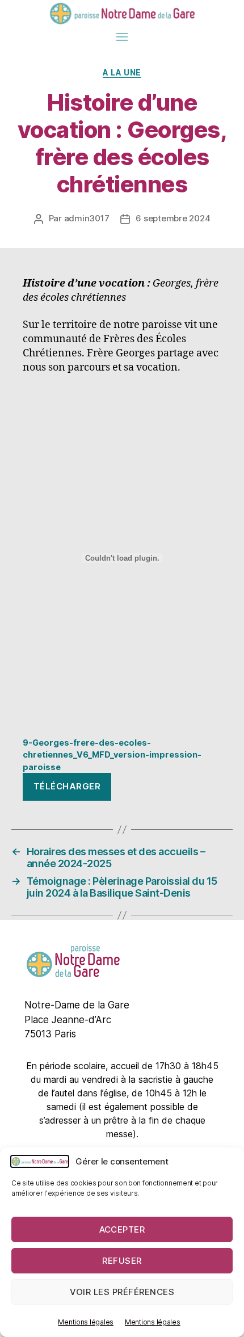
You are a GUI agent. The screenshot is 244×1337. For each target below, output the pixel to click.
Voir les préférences (122, 1291)
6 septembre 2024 (173, 218)
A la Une (122, 72)
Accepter (122, 1229)
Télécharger (67, 786)
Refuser (122, 1260)
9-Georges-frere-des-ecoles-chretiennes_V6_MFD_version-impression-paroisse (112, 755)
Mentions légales (85, 1322)
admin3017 (87, 218)
